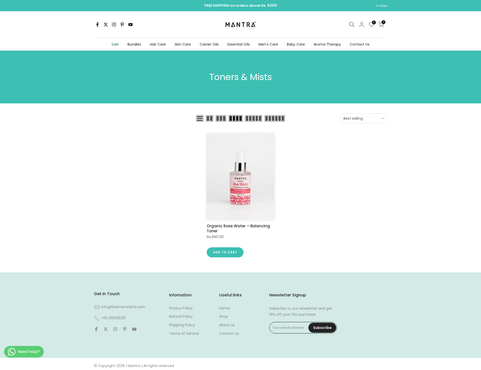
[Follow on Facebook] (97, 25)
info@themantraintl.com (123, 306)
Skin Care (183, 44)
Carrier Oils (209, 44)
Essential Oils (238, 44)
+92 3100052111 (113, 317)
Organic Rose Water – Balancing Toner (238, 228)
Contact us (229, 333)
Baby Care (296, 44)
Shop (223, 316)
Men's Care (268, 44)
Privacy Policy (181, 308)
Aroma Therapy (327, 44)
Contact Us (360, 44)
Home (224, 308)
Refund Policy (181, 316)
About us (227, 324)
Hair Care (158, 44)
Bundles (134, 44)
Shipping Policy (182, 324)
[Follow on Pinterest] (122, 25)
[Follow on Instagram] (114, 25)
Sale (115, 44)
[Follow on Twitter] (105, 25)
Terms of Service (184, 333)
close (100, 5)
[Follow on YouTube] (130, 25)
